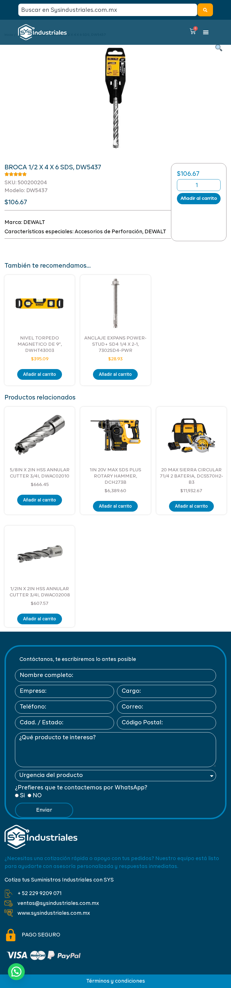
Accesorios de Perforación (108, 231)
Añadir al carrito (199, 198)
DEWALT (34, 222)
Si (22, 796)
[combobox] (107, 9)
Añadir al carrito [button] (39, 374)
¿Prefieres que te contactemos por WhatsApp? (81, 788)
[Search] (205, 9)
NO (37, 796)
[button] (205, 32)
